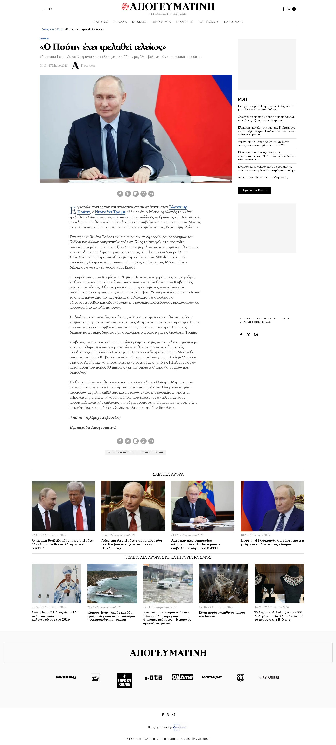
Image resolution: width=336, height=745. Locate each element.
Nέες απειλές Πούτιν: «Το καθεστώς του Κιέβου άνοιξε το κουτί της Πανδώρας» (132, 544)
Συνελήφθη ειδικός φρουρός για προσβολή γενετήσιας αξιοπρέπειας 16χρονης (266, 118)
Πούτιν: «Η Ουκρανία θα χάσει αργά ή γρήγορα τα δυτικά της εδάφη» (272, 542)
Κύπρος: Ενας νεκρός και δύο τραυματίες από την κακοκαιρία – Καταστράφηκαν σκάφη (266, 168)
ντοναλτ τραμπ (151, 453)
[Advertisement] (267, 63)
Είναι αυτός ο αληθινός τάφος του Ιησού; (222, 614)
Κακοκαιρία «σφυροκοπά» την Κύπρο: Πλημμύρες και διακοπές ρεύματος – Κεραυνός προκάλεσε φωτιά (167, 618)
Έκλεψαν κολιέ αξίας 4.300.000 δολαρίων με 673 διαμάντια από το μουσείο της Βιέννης (279, 616)
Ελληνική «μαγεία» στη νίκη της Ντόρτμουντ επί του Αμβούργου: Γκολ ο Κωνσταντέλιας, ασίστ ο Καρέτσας (266, 131)
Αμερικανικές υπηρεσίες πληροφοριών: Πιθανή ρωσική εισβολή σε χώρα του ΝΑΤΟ (196, 544)
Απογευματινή (48, 29)
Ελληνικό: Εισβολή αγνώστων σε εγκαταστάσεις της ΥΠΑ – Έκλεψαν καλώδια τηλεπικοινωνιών (266, 156)
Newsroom (88, 65)
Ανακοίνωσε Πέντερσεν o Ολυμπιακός (263, 177)
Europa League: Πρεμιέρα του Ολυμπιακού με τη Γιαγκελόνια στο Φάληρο (266, 108)
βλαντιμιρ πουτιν (121, 453)
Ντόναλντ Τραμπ (110, 212)
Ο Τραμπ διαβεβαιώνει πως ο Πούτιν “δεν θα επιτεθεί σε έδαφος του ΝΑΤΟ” (63, 544)
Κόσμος (59, 29)
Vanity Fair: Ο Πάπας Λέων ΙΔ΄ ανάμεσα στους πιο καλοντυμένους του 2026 (263, 143)
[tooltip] (283, 9)
